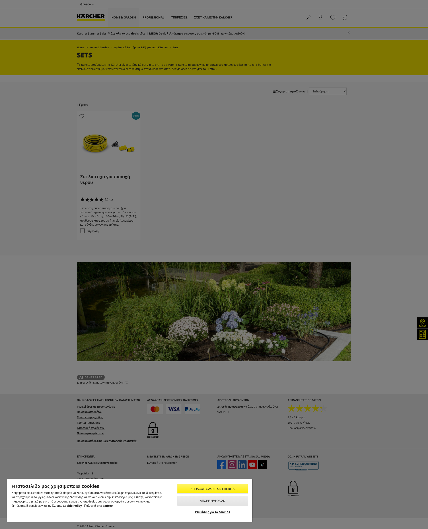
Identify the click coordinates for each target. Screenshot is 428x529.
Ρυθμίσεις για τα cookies (212, 512)
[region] (129, 500)
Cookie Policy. (73, 506)
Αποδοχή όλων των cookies (213, 489)
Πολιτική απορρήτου (98, 506)
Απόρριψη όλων (212, 501)
